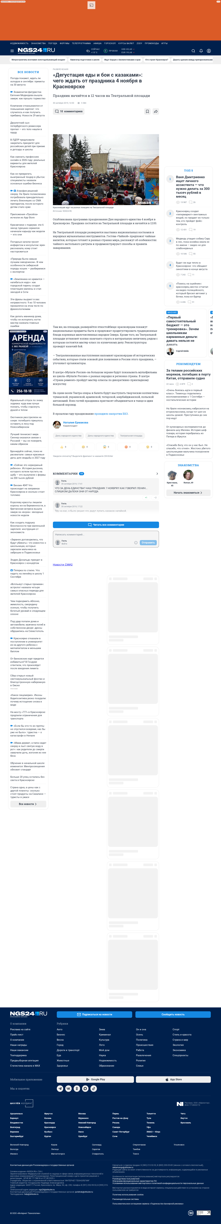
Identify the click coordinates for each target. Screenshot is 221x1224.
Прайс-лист (16, 856)
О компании (17, 861)
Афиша (98, 43)
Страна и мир (180, 861)
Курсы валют (126, 43)
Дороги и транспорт (68, 871)
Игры (164, 43)
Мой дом (104, 871)
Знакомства (38, 43)
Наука (102, 876)
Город (60, 866)
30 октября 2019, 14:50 (63, 103)
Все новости (28, 72)
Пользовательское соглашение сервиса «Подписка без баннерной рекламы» (148, 1025)
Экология (178, 866)
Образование (106, 887)
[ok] (77, 910)
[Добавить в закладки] (147, 111)
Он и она (141, 850)
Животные (63, 882)
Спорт (176, 850)
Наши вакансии (19, 871)
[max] (85, 910)
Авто (59, 850)
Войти (64, 544)
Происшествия (144, 866)
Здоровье (62, 887)
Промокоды (152, 43)
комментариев (71, 111)
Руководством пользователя (125, 1000)
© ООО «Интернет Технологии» (25, 1034)
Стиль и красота (182, 856)
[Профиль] (209, 50)
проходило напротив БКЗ (111, 413)
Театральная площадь (131, 435)
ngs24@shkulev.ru (47, 1011)
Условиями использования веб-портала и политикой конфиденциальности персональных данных (158, 1005)
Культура (104, 861)
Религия (140, 882)
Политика (141, 861)
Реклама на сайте (20, 850)
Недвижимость (19, 43)
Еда (59, 876)
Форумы (64, 43)
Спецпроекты (180, 876)
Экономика (179, 871)
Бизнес (61, 856)
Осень (139, 856)
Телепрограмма (81, 43)
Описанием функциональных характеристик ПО (134, 1002)
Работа (140, 871)
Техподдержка (18, 876)
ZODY (139, 43)
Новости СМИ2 (63, 564)
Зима (102, 850)
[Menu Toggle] (12, 50)
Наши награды (18, 866)
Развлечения (143, 876)
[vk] (68, 910)
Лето (102, 866)
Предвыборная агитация (24, 882)
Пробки (111, 50)
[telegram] (60, 910)
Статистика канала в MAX (25, 887)
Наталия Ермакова (75, 422)
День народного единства (68, 435)
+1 (146, 497)
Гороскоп (110, 43)
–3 (155, 517)
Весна (60, 861)
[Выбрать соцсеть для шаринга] (156, 111)
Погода (52, 43)
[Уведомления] (201, 50)
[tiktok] (93, 910)
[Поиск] (193, 50)
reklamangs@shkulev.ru (122, 989)
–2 (155, 497)
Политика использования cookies (128, 1016)
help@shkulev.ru (31, 1016)
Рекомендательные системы (125, 1021)
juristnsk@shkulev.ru (84, 1013)
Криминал (105, 856)
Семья (139, 887)
